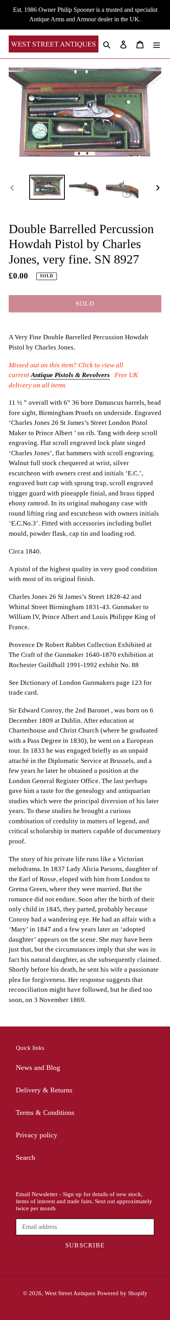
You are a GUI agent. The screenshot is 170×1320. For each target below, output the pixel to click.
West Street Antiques (70, 1293)
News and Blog (38, 1067)
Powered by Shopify (122, 1293)
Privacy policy (36, 1135)
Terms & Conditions (45, 1112)
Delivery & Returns (44, 1090)
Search (25, 1157)
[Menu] (156, 44)
